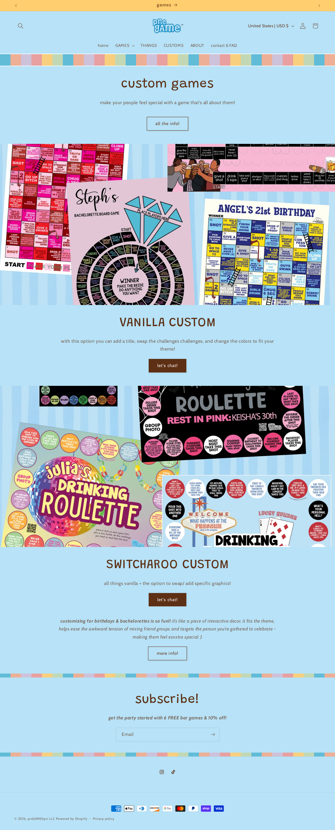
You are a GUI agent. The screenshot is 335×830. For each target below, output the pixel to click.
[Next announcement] (319, 5)
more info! (167, 653)
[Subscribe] (212, 734)
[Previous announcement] (16, 5)
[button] (20, 26)
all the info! (167, 123)
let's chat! (167, 365)
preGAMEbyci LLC (41, 819)
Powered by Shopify (71, 819)
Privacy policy (103, 819)
